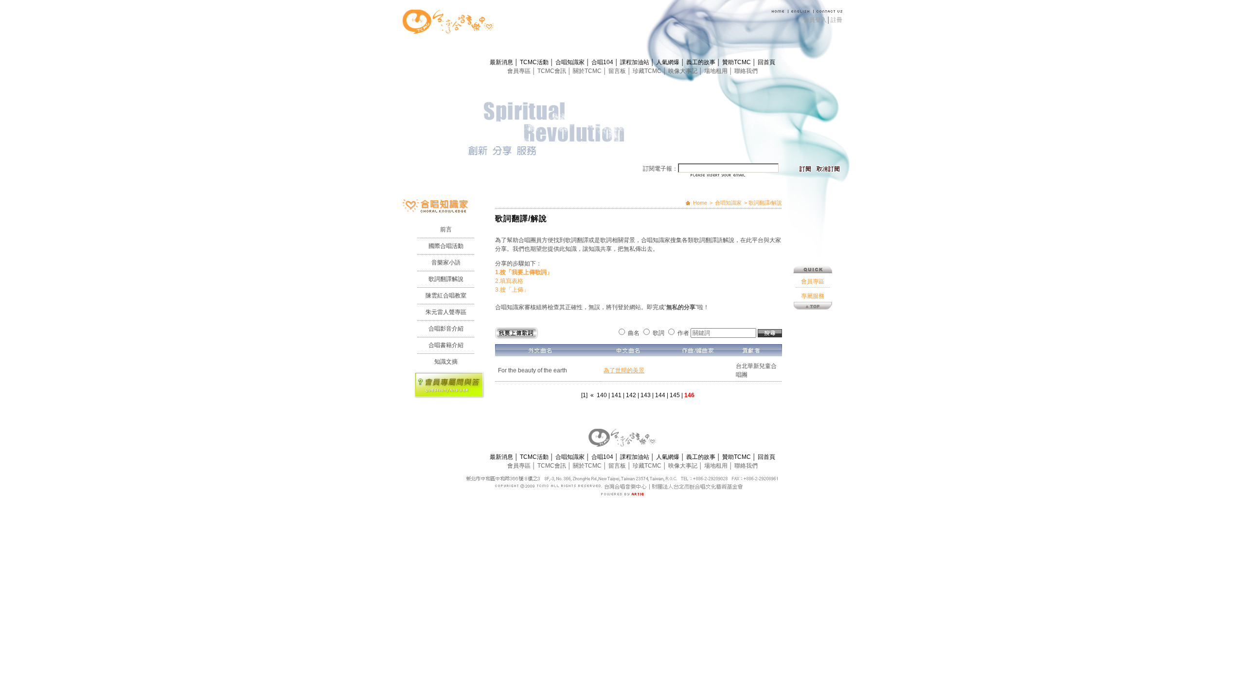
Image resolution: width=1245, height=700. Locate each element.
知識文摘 (446, 361)
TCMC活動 (535, 62)
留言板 (617, 71)
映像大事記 (683, 71)
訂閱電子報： (660, 168)
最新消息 (502, 62)
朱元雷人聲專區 (446, 312)
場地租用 (716, 71)
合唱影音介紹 (445, 328)
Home (700, 203)
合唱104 (603, 62)
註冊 (836, 20)
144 (660, 395)
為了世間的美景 (624, 370)
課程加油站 (635, 62)
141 (616, 395)
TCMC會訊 (552, 71)
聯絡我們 (746, 71)
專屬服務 (812, 296)
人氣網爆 (668, 62)
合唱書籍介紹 (445, 345)
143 (645, 395)
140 (602, 395)
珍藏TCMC (648, 71)
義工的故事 (701, 62)
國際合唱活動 (445, 246)
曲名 (634, 333)
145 (675, 395)
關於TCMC (588, 71)
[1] (584, 395)
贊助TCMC (737, 62)
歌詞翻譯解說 (445, 279)
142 (631, 395)
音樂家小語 (446, 262)
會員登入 (815, 20)
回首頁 (766, 62)
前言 (446, 229)
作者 (683, 333)
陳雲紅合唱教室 (446, 295)
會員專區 (519, 71)
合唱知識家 (570, 62)
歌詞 (658, 333)
